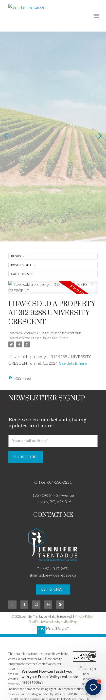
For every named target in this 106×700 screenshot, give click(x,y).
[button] (53, 589)
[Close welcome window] (81, 667)
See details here (73, 363)
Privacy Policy (84, 616)
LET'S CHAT (53, 589)
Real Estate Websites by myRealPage (53, 622)
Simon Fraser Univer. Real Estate (45, 338)
